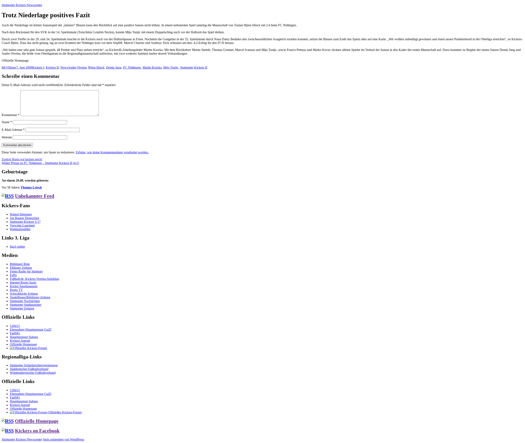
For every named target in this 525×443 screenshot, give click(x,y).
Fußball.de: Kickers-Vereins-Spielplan (34, 279)
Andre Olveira (77, 67)
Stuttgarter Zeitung (22, 308)
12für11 (15, 326)
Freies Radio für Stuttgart (26, 271)
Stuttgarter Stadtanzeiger (25, 304)
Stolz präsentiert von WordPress (63, 439)
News (64, 67)
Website (7, 137)
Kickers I (38, 67)
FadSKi (15, 333)
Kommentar (10, 115)
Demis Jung (113, 67)
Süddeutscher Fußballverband (29, 369)
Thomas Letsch (31, 187)
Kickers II (52, 67)
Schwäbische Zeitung (24, 293)
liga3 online (17, 246)
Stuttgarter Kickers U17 (25, 221)
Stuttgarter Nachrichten (25, 301)
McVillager (9, 67)
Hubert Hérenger (21, 214)
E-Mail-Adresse (13, 129)
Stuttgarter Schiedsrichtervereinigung (34, 365)
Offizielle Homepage (23, 344)
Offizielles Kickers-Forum (64, 412)
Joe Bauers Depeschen (24, 218)
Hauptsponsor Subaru (24, 337)
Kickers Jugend (20, 340)
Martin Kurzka (152, 67)
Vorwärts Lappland (22, 225)
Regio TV (16, 290)
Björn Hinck (96, 67)
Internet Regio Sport (23, 282)
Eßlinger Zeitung (21, 267)
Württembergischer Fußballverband (33, 372)
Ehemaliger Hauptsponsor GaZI (30, 329)
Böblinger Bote (20, 264)
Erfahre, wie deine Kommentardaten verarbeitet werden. (112, 152)
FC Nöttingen (132, 67)
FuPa (13, 275)
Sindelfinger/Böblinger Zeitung (30, 297)
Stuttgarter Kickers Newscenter (22, 5)
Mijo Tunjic (170, 67)
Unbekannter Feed (34, 196)
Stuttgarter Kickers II (193, 67)
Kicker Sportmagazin (23, 286)
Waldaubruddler (20, 229)
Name (7, 122)
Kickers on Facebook (37, 430)
